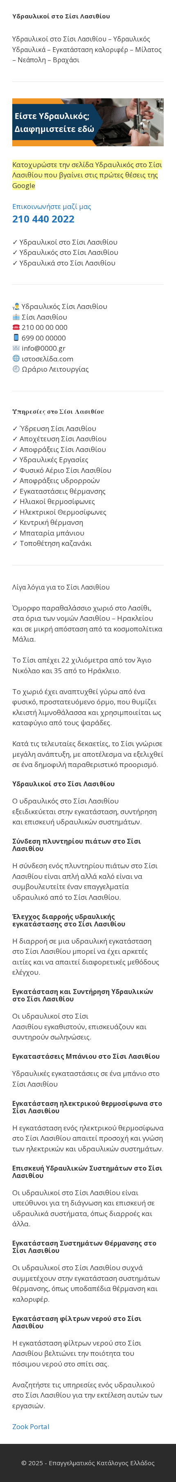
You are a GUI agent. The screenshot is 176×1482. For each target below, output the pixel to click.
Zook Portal (31, 1426)
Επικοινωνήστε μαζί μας (51, 206)
